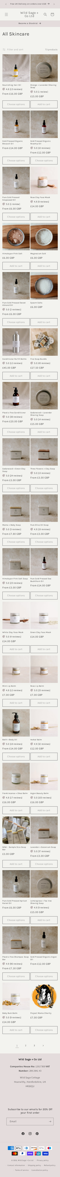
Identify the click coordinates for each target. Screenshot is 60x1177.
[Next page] (43, 1045)
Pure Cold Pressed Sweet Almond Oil (14, 304)
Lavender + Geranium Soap (43, 847)
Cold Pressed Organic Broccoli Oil (12, 142)
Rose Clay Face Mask (40, 197)
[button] (6, 14)
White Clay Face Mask (13, 632)
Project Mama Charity (41, 1013)
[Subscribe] (49, 1121)
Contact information (16, 1165)
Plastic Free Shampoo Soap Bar (15, 958)
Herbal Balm (36, 739)
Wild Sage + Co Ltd (25, 1160)
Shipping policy (34, 1165)
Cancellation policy (40, 1170)
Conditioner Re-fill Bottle (14, 359)
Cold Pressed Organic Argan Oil (43, 958)
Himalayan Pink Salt (12, 253)
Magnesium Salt (38, 253)
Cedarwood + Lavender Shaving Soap (41, 414)
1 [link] (17, 1045)
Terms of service (21, 1170)
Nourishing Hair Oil (11, 85)
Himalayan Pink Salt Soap (15, 578)
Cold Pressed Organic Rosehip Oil (40, 142)
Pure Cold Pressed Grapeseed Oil (10, 198)
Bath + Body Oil (9, 739)
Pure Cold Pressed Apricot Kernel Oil (14, 902)
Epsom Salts (36, 303)
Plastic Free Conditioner (14, 413)
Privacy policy (43, 1160)
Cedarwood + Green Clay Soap (13, 470)
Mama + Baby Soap (11, 525)
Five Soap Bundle (38, 359)
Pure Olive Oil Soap (39, 525)
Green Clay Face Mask (40, 632)
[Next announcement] (54, 4)
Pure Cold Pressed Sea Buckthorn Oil (41, 579)
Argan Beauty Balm (39, 793)
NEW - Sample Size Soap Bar (14, 848)
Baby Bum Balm (9, 1013)
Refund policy (49, 1165)
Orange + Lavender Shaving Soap (43, 86)
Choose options (16, 104)
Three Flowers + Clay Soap (42, 469)
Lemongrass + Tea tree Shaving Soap (41, 902)
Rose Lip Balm (37, 686)
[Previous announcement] (5, 4)
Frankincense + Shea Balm (15, 793)
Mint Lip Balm (9, 686)
